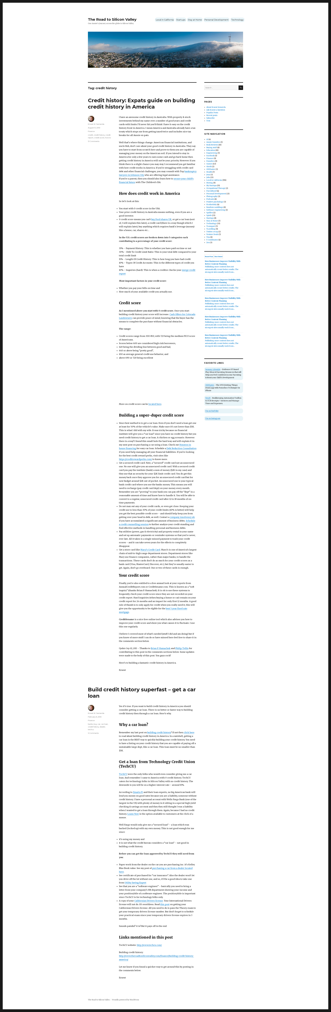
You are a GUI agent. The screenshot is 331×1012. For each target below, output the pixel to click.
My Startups (211, 185)
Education (210, 150)
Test (208, 121)
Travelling (210, 229)
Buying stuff (211, 147)
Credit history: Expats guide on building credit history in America (141, 103)
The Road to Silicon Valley (112, 19)
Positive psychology (214, 202)
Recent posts (211, 115)
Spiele (209, 215)
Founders (210, 161)
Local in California (165, 20)
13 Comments (93, 141)
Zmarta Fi (138, 792)
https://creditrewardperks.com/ (135, 459)
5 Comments (93, 733)
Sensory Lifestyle (212, 369)
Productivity (211, 204)
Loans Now (133, 814)
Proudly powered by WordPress (125, 1000)
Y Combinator (212, 240)
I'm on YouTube (212, 411)
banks (90, 724)
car (99, 724)
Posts (209, 256)
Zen (208, 242)
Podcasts (210, 199)
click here (189, 732)
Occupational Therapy (215, 188)
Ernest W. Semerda (96, 124)
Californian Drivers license (148, 900)
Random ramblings (214, 207)
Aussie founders (213, 142)
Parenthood (211, 191)
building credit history (159, 732)
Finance (91, 131)
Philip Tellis (182, 648)
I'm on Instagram (212, 418)
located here (154, 404)
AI (207, 139)
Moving (209, 183)
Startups (180, 20)
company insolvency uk (182, 517)
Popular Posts (212, 113)
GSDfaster (210, 169)
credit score (99, 138)
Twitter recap (212, 232)
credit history (99, 135)
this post (165, 904)
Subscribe (210, 118)
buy (95, 724)
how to (108, 138)
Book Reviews (212, 145)
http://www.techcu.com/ (149, 945)
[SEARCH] (241, 87)
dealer (102, 727)
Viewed (218, 256)
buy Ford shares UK (161, 219)
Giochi (209, 166)
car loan (104, 724)
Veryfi (207, 398)
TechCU (123, 774)
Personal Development (216, 20)
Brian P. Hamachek (160, 648)
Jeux (208, 175)
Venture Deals (212, 234)
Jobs (208, 177)
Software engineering (215, 210)
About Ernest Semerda (216, 107)
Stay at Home (195, 20)
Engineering (211, 153)
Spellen (209, 213)
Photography (211, 196)
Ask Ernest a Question (215, 110)
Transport (210, 226)
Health (209, 172)
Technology (237, 20)
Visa (208, 237)
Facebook (210, 156)
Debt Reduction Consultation (181, 448)
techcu (91, 729)
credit (90, 135)
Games (209, 164)
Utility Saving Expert (135, 882)
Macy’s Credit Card (150, 549)
